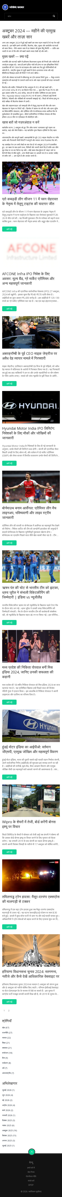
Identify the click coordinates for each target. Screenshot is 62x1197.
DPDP (31, 1185)
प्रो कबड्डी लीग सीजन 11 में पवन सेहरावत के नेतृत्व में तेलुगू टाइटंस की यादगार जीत (30, 201)
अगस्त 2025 (8, 1140)
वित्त (5, 1057)
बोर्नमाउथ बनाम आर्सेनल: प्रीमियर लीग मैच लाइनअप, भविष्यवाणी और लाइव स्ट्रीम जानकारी (29, 512)
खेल (5, 1027)
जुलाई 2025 (8, 1145)
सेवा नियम (31, 1172)
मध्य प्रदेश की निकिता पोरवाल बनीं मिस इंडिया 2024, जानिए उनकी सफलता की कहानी (27, 672)
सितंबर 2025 (9, 1135)
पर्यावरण (6, 1063)
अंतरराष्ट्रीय (8, 1073)
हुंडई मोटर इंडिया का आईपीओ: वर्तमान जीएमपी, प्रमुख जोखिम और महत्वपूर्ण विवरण (30, 749)
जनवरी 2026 (8, 1115)
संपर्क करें (31, 1181)
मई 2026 (7, 1100)
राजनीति (7, 1032)
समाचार (7, 1047)
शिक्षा (6, 1042)
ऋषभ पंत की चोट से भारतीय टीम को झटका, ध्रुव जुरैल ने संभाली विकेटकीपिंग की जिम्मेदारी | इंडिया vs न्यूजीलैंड (30, 592)
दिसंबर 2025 (8, 1120)
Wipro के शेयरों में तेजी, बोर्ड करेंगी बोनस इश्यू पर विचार (29, 824)
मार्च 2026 (7, 1110)
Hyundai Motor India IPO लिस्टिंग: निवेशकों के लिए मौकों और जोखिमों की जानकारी (28, 433)
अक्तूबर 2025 (9, 1130)
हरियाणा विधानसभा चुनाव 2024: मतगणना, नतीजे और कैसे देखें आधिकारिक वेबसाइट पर (30, 974)
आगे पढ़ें (9, 229)
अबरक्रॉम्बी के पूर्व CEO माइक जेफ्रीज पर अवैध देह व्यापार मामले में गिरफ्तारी (29, 356)
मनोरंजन (7, 1052)
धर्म (4, 1068)
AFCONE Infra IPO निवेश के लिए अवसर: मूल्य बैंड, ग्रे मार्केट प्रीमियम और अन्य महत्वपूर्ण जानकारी (28, 278)
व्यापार (6, 1037)
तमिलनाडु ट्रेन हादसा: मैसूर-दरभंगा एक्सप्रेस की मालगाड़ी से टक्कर (31, 899)
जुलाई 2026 (8, 1090)
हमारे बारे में (31, 1168)
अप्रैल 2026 (8, 1105)
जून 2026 (7, 1095)
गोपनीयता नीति (31, 1176)
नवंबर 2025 (8, 1125)
